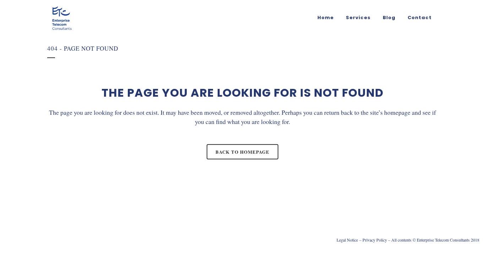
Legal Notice (347, 240)
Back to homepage (242, 151)
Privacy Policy (375, 240)
